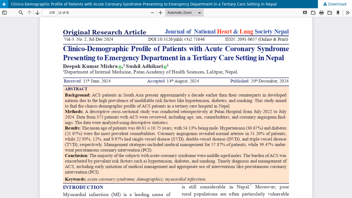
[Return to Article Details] (4, 4)
